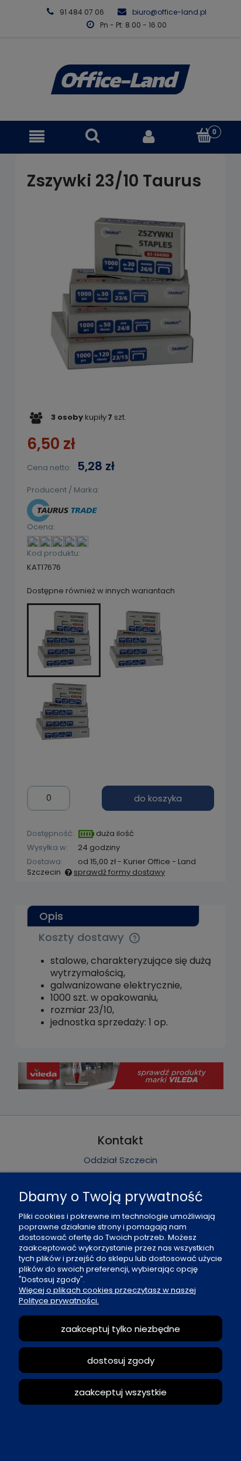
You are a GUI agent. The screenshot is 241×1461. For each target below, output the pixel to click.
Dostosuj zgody (120, 1360)
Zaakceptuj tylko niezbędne (120, 1329)
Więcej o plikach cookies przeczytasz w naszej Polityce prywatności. (107, 1295)
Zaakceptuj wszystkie (120, 1392)
